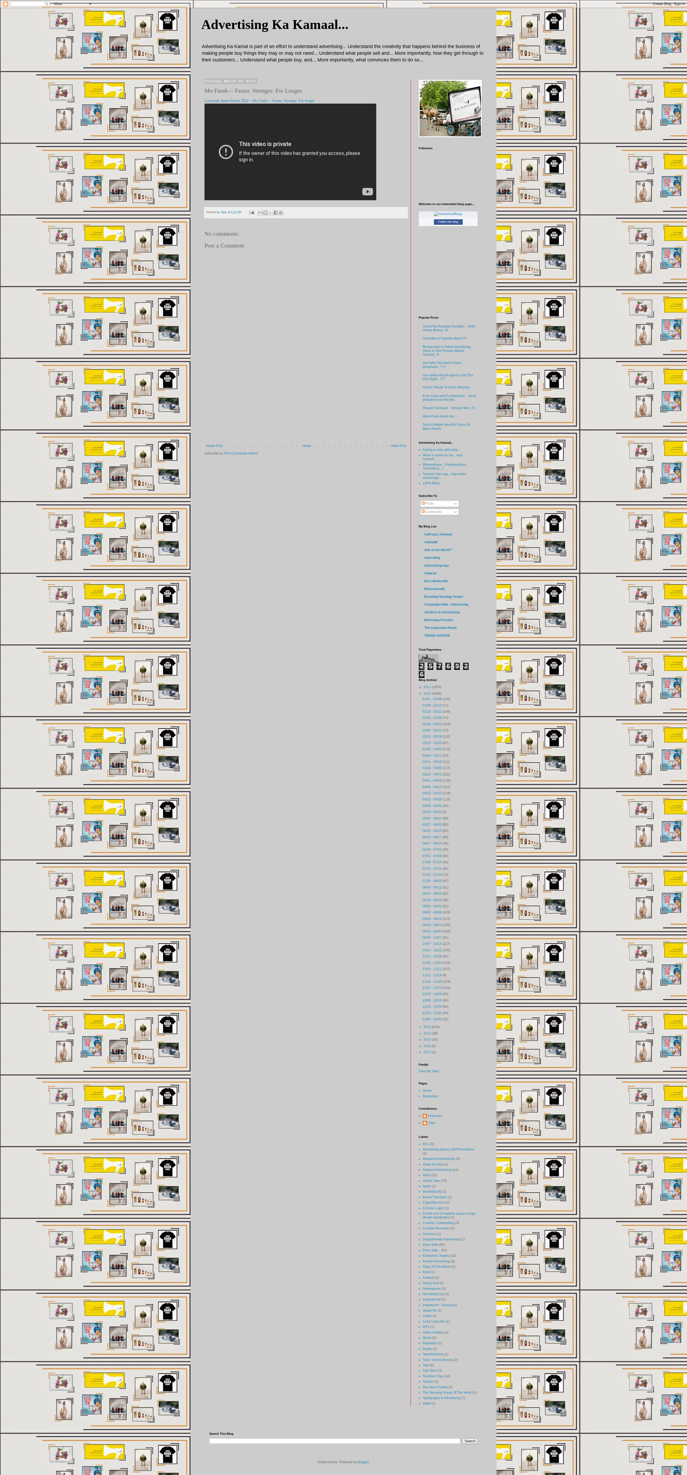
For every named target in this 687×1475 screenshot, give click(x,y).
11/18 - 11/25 (432, 982)
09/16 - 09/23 (432, 925)
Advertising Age (436, 565)
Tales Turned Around (438, 1360)
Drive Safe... (431, 1250)
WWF (426, 1403)
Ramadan (430, 1343)
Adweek (430, 573)
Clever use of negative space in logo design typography (449, 1215)
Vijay (431, 1123)
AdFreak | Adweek (438, 534)
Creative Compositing (438, 1223)
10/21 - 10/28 (432, 956)
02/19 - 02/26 (432, 743)
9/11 (426, 1144)
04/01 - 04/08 (432, 780)
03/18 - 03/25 (432, 768)
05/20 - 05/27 (432, 818)
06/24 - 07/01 (432, 849)
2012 (427, 693)
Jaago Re (430, 1310)
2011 (427, 687)
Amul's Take (431, 1181)
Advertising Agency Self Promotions (448, 1149)
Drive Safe (430, 1245)
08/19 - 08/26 (432, 900)
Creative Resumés (436, 1228)
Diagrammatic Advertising (441, 1239)
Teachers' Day (433, 1376)
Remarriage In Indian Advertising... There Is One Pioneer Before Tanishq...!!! (448, 350)
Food (426, 1272)
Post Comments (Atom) (241, 453)
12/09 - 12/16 (432, 1000)
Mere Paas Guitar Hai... (439, 416)
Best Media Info (436, 581)
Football (428, 1278)
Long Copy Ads (434, 1321)
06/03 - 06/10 (432, 831)
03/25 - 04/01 (432, 774)
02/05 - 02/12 (432, 730)
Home (306, 446)
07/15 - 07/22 (432, 869)
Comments (433, 512)
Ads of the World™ (438, 550)
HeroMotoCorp (433, 1294)
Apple (427, 1186)
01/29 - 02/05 (432, 724)
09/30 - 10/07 (432, 937)
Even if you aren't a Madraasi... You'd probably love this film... (449, 398)
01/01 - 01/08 (432, 699)
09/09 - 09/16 (432, 919)
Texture (428, 1381)
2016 (427, 1046)
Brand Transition (435, 1197)
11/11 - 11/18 (432, 975)
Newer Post (214, 446)
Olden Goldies (433, 1332)
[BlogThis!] (265, 212)
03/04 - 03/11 (432, 755)
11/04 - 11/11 (432, 969)
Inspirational (432, 1299)
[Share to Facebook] (275, 212)
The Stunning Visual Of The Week (447, 1392)
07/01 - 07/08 (432, 856)
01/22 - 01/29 (432, 718)
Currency (429, 1234)
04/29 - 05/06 (432, 806)
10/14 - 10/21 (432, 950)
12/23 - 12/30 (432, 1013)
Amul (426, 1175)
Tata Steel (430, 1370)
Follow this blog (448, 221)
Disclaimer (430, 1096)
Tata (426, 1365)
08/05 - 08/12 (432, 887)
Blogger (363, 1462)
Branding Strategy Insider (443, 597)
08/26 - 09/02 (432, 906)
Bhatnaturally (434, 589)
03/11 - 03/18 (432, 762)
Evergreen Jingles (436, 1256)
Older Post (398, 446)
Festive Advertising (436, 1261)
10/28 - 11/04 (432, 963)
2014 (427, 1033)
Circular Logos (433, 1208)
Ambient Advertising (437, 1170)
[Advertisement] (306, 403)
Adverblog (432, 558)
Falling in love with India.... (442, 450)
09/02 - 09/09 (432, 912)
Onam (427, 1338)
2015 (427, 1039)
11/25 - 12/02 (432, 988)
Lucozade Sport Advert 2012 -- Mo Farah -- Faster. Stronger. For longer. (259, 101)
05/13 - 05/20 (432, 812)
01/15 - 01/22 (432, 711)
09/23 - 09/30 (432, 931)
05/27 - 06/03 (432, 824)
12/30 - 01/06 (432, 1019)
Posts (429, 503)
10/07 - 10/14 (432, 944)
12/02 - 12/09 (432, 994)
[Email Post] (251, 212)
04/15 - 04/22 (432, 793)
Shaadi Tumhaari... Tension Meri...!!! (449, 408)
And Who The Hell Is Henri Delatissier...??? (442, 365)
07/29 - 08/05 (432, 881)
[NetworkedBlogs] (448, 214)
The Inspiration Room (440, 628)
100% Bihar (431, 483)
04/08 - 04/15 (432, 787)
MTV (426, 1327)
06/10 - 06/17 (432, 837)
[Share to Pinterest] (280, 212)
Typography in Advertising (441, 1398)
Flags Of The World (437, 1267)
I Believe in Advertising (441, 612)
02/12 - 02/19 (432, 736)
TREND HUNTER (437, 636)
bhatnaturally (432, 1191)
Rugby (427, 1349)
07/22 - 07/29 (432, 875)
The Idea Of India (435, 1387)
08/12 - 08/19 (432, 893)
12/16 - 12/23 (432, 1006)
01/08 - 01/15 (432, 705)
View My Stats (429, 1071)
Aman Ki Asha (433, 1164)
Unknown (435, 1116)
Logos (427, 1316)
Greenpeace (432, 1289)
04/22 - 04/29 (432, 799)
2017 (427, 1052)
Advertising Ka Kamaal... (275, 24)
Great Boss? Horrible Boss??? (445, 338)
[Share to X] (270, 212)
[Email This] (260, 212)
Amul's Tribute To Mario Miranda (446, 387)
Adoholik (431, 542)
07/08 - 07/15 (432, 862)
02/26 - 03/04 (432, 749)
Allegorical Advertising (439, 1159)
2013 (427, 1027)
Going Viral (431, 1283)
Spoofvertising (433, 1354)
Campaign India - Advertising (446, 604)
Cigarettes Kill (433, 1202)
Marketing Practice (438, 620)
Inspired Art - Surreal (437, 1305)
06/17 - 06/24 (432, 843)
